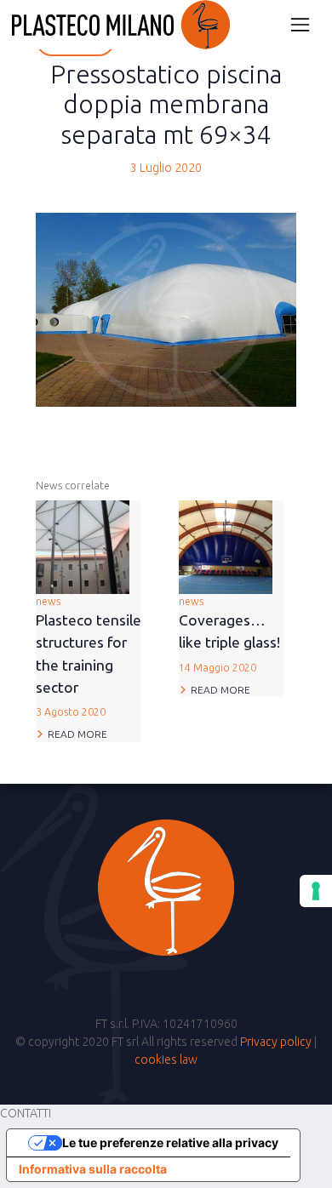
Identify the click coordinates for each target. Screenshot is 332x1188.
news (88, 656)
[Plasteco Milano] (121, 24)
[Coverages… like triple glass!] (225, 545)
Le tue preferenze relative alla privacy (170, 1142)
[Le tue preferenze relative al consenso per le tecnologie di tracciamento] (316, 891)
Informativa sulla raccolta (93, 1169)
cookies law (166, 1059)
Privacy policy (276, 1041)
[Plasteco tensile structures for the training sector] (82, 545)
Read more (77, 734)
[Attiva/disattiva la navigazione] (300, 24)
